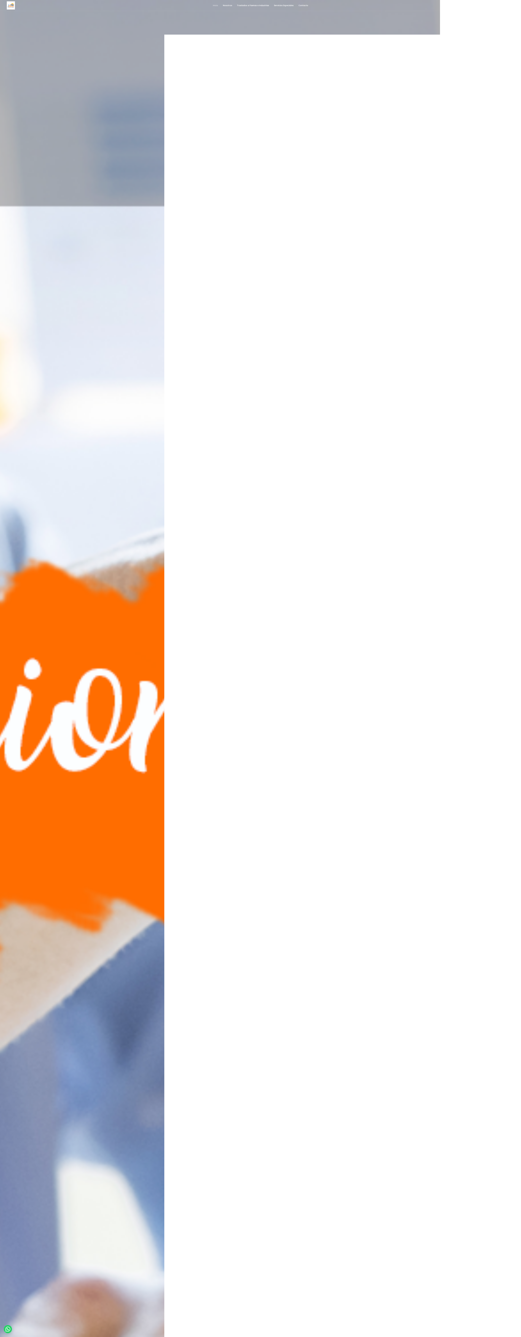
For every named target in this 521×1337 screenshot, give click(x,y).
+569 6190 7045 (506, 5)
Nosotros (227, 5)
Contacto (303, 5)
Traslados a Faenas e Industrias (253, 5)
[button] (8, 1329)
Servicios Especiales (284, 5)
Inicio (215, 5)
